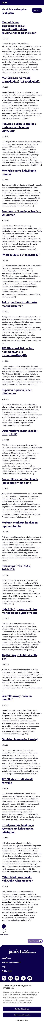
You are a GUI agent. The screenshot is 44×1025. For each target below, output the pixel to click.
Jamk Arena (6, 958)
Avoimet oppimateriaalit (11, 962)
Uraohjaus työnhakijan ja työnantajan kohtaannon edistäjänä (18, 829)
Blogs (38, 2)
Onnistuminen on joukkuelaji (20, 739)
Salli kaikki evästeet (22, 1009)
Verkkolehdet (7, 971)
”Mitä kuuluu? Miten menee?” (21, 255)
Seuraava (5, 935)
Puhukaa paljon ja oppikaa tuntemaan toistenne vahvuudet (19, 128)
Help (3, 967)
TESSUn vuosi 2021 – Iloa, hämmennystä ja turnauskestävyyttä (18, 352)
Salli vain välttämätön (22, 1015)
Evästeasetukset (22, 1020)
